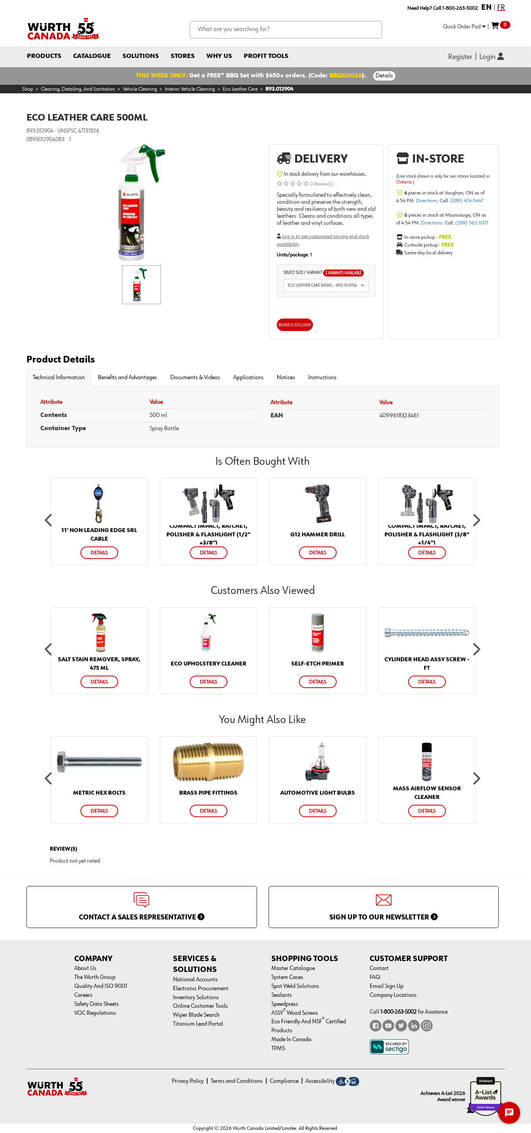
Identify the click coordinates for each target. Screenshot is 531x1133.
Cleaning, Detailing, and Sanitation (78, 89)
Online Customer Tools (200, 1006)
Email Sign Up (386, 986)
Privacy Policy (188, 1081)
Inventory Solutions (196, 998)
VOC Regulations (95, 1013)
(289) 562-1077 (472, 223)
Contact (379, 968)
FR (501, 7)
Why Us (219, 56)
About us (85, 968)
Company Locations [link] (393, 995)
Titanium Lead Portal (198, 1024)
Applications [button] (248, 378)
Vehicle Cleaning (140, 89)
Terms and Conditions (237, 1081)
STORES (183, 56)
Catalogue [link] (92, 56)
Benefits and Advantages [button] (127, 378)
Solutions (140, 56)
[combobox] (286, 30)
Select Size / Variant (322, 272)
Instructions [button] (322, 378)
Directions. (428, 200)
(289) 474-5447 (467, 200)
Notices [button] (286, 378)
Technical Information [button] (59, 378)
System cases (287, 977)
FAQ (375, 977)
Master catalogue (293, 968)
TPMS (278, 1048)
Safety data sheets (96, 1004)
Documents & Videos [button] (195, 378)
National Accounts (195, 980)
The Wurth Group (94, 977)
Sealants (281, 995)
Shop (27, 89)
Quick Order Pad (462, 27)
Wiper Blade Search (196, 1015)
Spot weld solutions (295, 986)
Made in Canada (291, 1040)
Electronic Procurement (201, 989)
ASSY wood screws (294, 1013)
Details (384, 76)
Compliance (284, 1081)
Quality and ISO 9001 (100, 986)
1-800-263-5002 (399, 1012)
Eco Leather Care (240, 89)
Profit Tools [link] (266, 56)
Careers (83, 995)
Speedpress (284, 1004)
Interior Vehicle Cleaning (190, 89)
